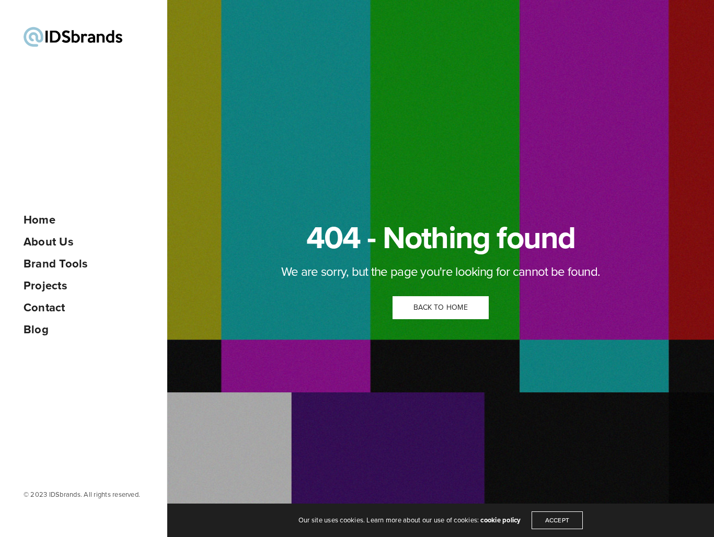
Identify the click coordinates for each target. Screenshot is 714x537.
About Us (49, 242)
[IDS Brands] (73, 37)
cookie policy (500, 520)
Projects (45, 286)
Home (39, 220)
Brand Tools (56, 264)
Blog (36, 329)
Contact (44, 307)
